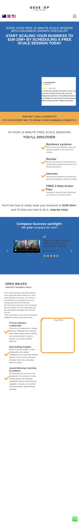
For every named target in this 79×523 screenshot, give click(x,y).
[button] (44, 91)
